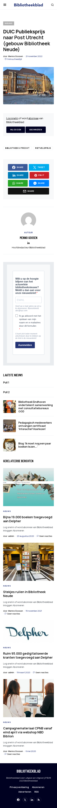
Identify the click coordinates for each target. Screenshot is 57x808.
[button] (4, 5)
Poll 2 (6, 392)
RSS (36, 791)
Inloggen (15, 129)
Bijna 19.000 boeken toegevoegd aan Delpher (27, 519)
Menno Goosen (28, 238)
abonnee (33, 118)
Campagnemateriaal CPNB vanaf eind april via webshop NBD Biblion (27, 732)
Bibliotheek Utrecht (17, 148)
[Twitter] (25, 800)
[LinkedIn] (32, 800)
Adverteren (24, 791)
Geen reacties (45, 536)
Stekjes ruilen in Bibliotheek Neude (24, 594)
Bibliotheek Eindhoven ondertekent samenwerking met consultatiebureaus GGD (35, 406)
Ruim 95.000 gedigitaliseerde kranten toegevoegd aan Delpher (28, 655)
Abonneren (35, 129)
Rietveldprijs (43, 148)
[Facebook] (18, 800)
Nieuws (9, 23)
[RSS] (38, 800)
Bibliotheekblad (29, 771)
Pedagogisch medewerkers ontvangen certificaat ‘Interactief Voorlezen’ (35, 426)
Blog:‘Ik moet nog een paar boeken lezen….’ (34, 445)
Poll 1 (6, 382)
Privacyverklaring (19, 787)
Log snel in (12, 118)
